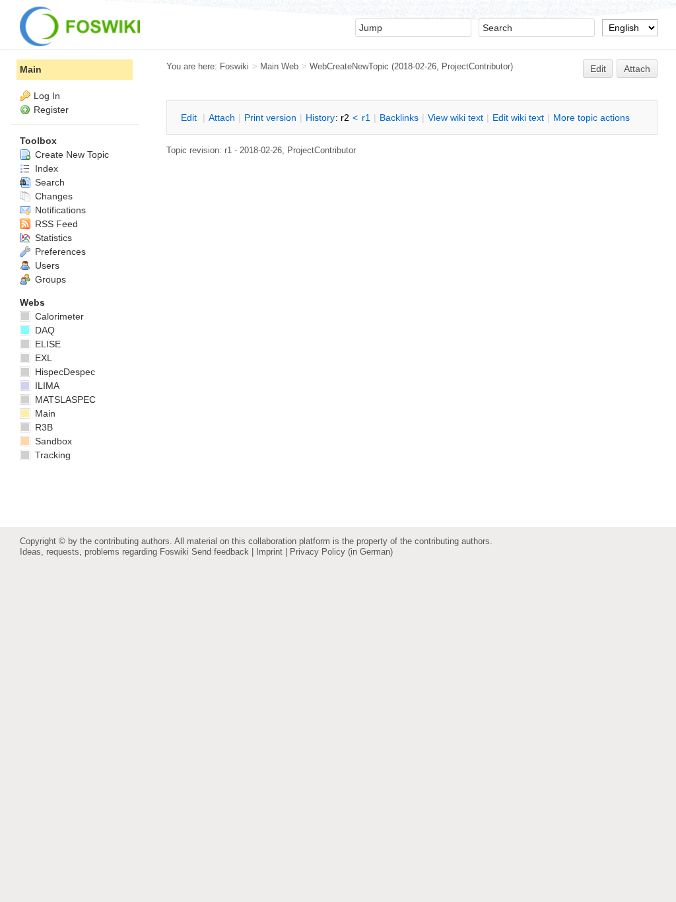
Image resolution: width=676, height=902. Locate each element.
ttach (222, 117)
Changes (52, 196)
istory (320, 117)
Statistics (52, 237)
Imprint (269, 552)
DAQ (43, 330)
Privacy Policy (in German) (341, 552)
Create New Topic (70, 154)
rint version (270, 117)
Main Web (279, 66)
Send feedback (220, 552)
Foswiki (234, 66)
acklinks (399, 117)
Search (48, 182)
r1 (366, 117)
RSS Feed (55, 224)
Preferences (59, 251)
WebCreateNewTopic (349, 66)
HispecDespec (63, 371)
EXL (42, 358)
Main (31, 69)
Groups (49, 279)
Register (51, 109)
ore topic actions (591, 117)
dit (190, 117)
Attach (637, 68)
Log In (47, 95)
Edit (598, 68)
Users (45, 265)
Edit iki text (518, 117)
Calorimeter (58, 316)
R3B (42, 427)
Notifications (59, 210)
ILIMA (45, 385)
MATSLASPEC (64, 399)
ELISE (46, 344)
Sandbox (52, 441)
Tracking (51, 455)
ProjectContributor (476, 66)
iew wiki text (455, 117)
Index (45, 168)
